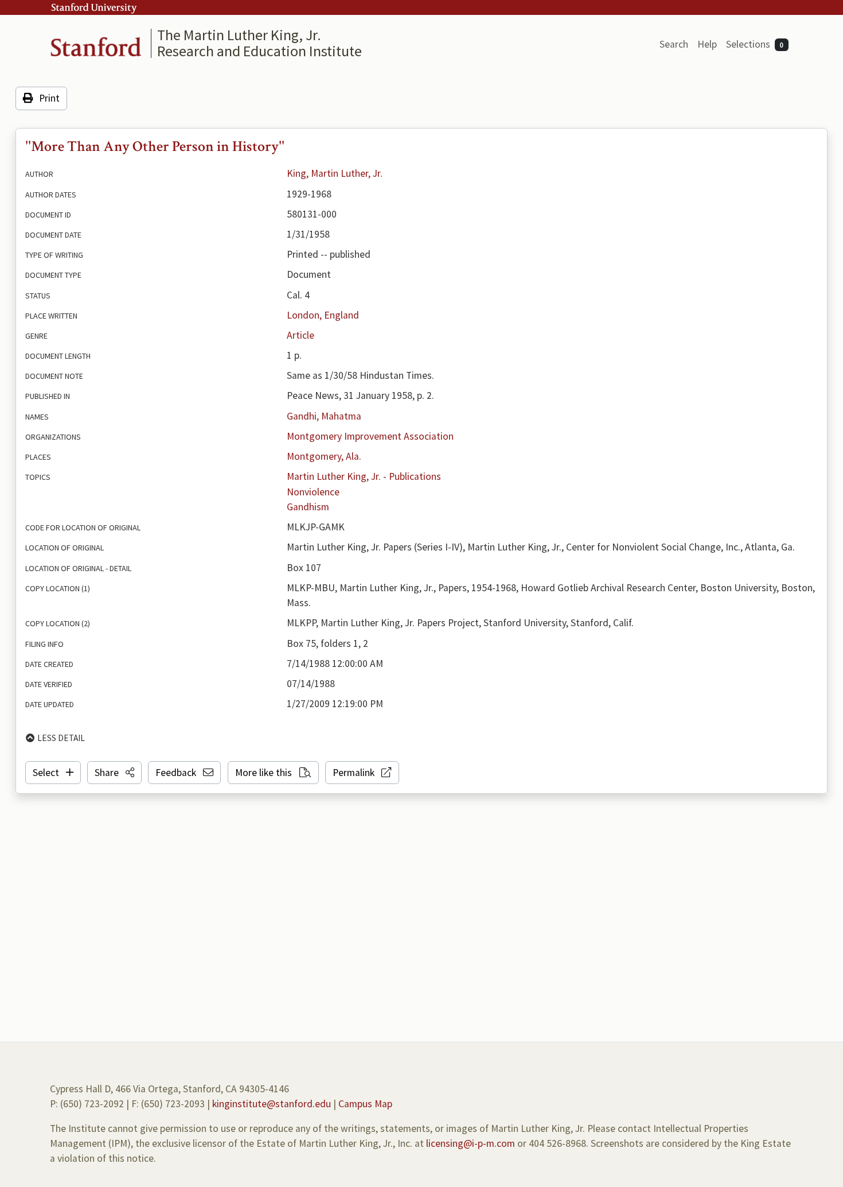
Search (673, 44)
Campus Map (365, 1103)
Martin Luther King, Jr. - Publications (364, 476)
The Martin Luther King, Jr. (239, 34)
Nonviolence (313, 492)
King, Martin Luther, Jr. (335, 173)
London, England (323, 315)
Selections (755, 44)
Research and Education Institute (259, 50)
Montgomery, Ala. (324, 456)
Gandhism (308, 507)
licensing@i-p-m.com (470, 1143)
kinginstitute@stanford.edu (271, 1103)
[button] (114, 772)
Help (707, 44)
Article (300, 335)
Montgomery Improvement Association (370, 436)
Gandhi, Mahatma (324, 416)
